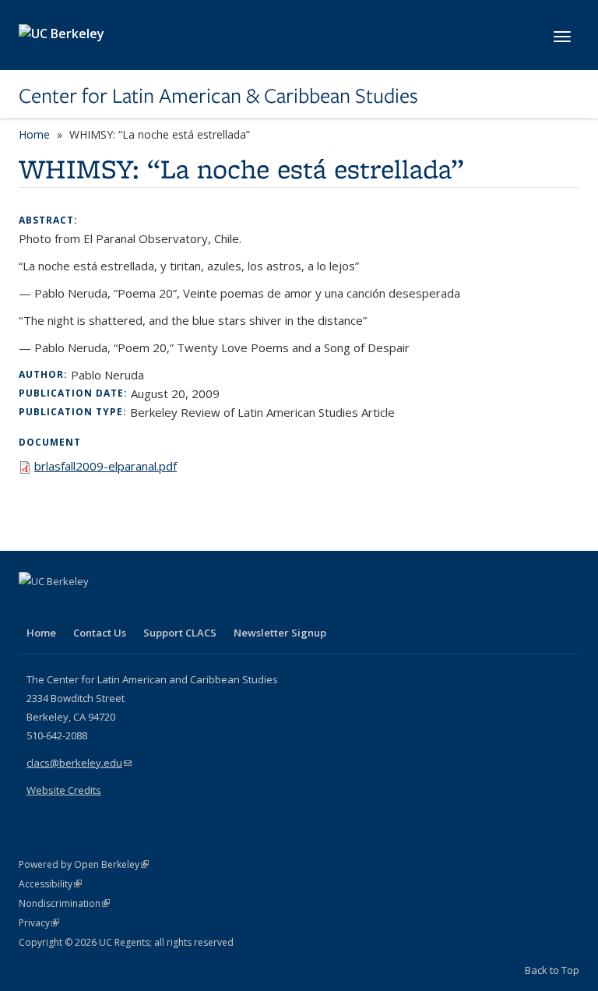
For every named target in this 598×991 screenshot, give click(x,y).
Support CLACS (179, 633)
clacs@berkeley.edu (79, 763)
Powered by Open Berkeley (84, 864)
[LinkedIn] (63, 608)
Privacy (39, 922)
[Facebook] (32, 608)
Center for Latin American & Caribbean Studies (218, 96)
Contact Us (99, 633)
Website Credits (63, 790)
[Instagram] (124, 608)
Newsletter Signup (280, 633)
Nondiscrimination (64, 903)
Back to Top (552, 970)
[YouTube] (93, 608)
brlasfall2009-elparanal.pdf (105, 466)
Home (34, 134)
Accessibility (50, 883)
